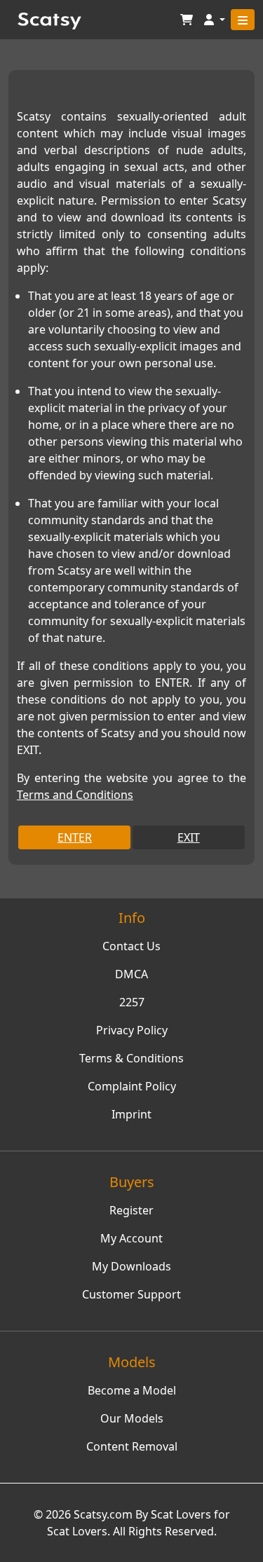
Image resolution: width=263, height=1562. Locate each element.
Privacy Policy (132, 1030)
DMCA (131, 974)
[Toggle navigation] (243, 19)
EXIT (188, 837)
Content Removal (131, 1446)
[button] (214, 20)
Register (131, 1210)
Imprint (131, 1114)
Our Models (131, 1418)
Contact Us (131, 946)
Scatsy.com (103, 1514)
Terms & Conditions (131, 1058)
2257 (131, 1002)
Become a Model (132, 1390)
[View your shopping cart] (186, 20)
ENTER (75, 837)
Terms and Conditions (75, 794)
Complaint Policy (132, 1086)
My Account (131, 1238)
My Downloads (131, 1266)
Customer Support (131, 1294)
